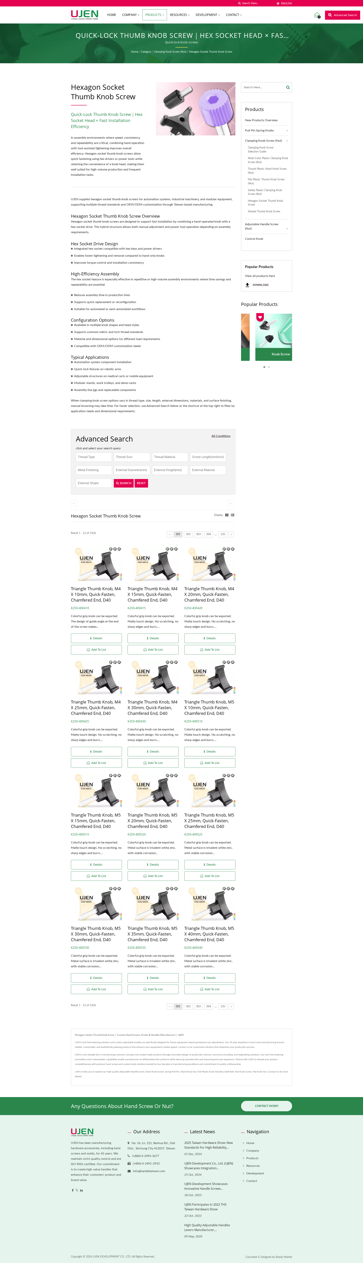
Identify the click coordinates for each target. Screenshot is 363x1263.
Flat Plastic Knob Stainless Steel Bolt (216, 1072)
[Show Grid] (226, 515)
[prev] (74, 503)
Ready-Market (284, 1257)
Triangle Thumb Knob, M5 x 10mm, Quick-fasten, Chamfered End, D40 (209, 707)
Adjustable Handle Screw (131, 1072)
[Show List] (232, 515)
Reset (141, 483)
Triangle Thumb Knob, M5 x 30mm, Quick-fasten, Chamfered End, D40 (96, 933)
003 (198, 534)
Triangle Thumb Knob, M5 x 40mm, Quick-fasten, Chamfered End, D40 (209, 933)
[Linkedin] (81, 1190)
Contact (233, 15)
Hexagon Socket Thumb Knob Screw (210, 52)
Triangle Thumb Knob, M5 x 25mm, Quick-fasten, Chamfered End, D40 (209, 820)
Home (111, 15)
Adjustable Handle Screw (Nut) (261, 226)
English (286, 3)
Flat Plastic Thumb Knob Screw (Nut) (266, 181)
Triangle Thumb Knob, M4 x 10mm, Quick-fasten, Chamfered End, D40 (96, 594)
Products (153, 15)
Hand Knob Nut (188, 1072)
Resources (179, 15)
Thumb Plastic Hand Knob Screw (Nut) (267, 170)
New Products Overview (261, 120)
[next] (231, 503)
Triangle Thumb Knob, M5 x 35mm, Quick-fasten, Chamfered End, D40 (153, 933)
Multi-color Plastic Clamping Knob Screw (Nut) (268, 160)
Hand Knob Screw (155, 1072)
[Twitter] (76, 1190)
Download (260, 285)
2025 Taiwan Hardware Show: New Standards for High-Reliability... (208, 1145)
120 (222, 534)
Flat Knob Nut (260, 1072)
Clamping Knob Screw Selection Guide (261, 149)
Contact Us (273, 1072)
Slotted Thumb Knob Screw (264, 211)
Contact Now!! (266, 1106)
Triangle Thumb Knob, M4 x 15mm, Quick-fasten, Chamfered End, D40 (153, 594)
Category (146, 52)
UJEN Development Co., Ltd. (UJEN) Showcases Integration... (208, 1165)
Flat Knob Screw (243, 1072)
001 (178, 534)
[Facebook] (73, 1190)
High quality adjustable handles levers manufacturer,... (207, 1227)
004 (208, 534)
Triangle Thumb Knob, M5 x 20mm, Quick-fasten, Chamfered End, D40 (153, 820)
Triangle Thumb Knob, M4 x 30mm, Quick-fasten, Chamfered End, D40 (153, 707)
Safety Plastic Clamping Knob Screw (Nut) (265, 192)
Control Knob (254, 238)
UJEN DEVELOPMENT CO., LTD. (112, 1256)
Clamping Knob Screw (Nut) (170, 52)
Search (125, 483)
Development (207, 15)
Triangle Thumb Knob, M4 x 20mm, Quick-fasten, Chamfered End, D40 (209, 594)
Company (129, 15)
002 (188, 534)
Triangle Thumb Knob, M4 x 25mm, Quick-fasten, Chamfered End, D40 (96, 707)
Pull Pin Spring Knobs (259, 130)
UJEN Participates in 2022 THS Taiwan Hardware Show (205, 1206)
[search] (239, 3)
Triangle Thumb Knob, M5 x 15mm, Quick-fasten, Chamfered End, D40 (96, 820)
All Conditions (221, 436)
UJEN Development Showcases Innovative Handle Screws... (206, 1186)
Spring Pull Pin (172, 1072)
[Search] (288, 87)
